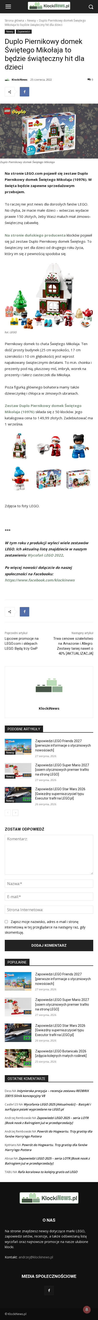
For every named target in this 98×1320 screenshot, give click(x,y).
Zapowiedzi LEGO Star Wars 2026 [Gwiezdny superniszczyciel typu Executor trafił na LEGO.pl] (60, 793)
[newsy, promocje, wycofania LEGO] (48, 5)
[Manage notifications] (87, 1309)
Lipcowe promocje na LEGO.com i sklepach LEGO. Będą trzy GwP (22, 643)
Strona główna (14, 20)
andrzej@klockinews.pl (36, 1257)
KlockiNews (19, 79)
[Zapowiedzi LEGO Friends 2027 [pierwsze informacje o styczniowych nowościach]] (18, 747)
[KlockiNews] (8, 79)
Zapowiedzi (23, 31)
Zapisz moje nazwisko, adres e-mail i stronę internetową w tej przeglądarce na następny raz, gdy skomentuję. (45, 927)
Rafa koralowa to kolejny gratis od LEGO (47, 1172)
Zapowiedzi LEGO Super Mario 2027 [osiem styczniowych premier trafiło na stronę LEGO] (62, 769)
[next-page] (15, 813)
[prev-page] (8, 813)
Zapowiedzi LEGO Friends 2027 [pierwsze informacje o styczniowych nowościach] (63, 745)
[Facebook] (24, 91)
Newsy (31, 20)
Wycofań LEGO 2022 (45, 555)
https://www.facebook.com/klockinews (39, 580)
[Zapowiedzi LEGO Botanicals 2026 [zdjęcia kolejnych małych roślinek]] (18, 1058)
